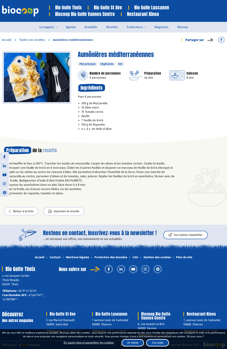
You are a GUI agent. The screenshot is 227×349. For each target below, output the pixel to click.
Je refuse (133, 342)
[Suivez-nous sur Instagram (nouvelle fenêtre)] (4, 183)
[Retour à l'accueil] (25, 11)
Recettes (112, 27)
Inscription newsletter (188, 235)
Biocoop (182, 27)
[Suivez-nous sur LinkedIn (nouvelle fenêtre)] (4, 165)
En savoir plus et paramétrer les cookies (89, 342)
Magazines (161, 27)
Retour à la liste (23, 211)
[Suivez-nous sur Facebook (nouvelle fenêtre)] (4, 156)
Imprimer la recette (66, 211)
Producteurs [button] (135, 27)
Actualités (91, 27)
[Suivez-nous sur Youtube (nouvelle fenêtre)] (4, 174)
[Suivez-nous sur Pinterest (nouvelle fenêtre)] (4, 192)
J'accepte (158, 342)
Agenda (71, 27)
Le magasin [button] (46, 27)
